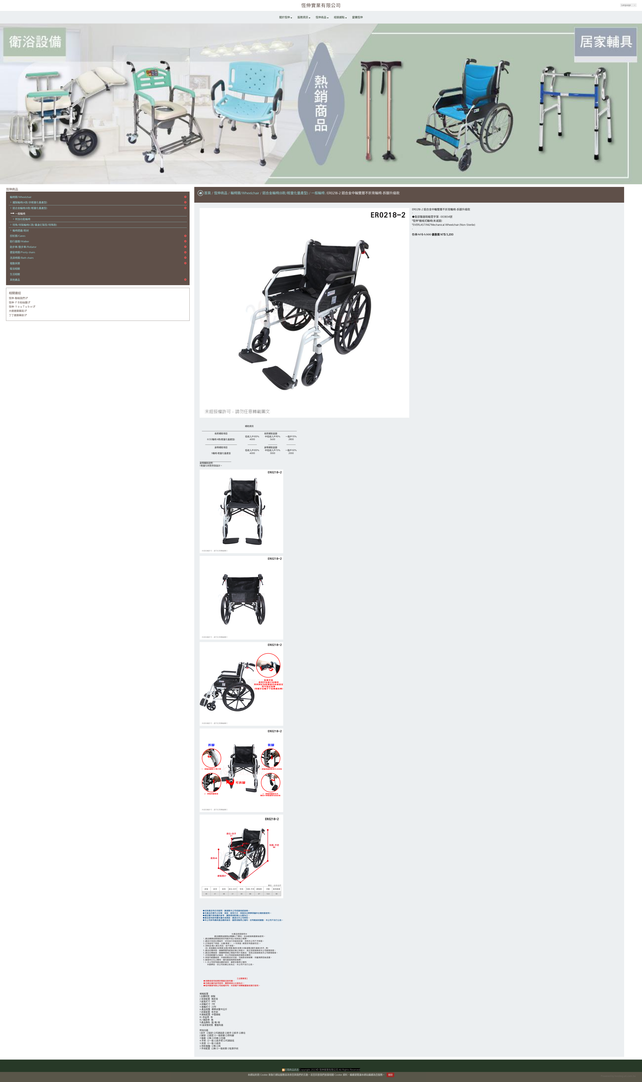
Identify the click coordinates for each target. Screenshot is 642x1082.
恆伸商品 (221, 193)
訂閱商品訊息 (292, 1069)
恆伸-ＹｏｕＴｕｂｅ (20, 306)
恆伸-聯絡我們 (17, 298)
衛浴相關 (15, 268)
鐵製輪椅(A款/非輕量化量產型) (30, 202)
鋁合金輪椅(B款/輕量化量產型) (30, 208)
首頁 (207, 193)
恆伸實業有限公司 (321, 5)
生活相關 (15, 274)
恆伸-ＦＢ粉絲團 (18, 302)
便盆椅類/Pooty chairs (22, 252)
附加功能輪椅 (22, 219)
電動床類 (15, 263)
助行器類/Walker (19, 241)
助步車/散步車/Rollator (23, 246)
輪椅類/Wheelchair (20, 197)
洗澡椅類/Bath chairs (22, 257)
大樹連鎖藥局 (16, 310)
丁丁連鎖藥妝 (16, 315)
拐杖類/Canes (17, 235)
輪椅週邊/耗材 (21, 230)
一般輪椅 (20, 213)
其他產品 (15, 279)
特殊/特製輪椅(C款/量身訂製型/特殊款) (35, 224)
